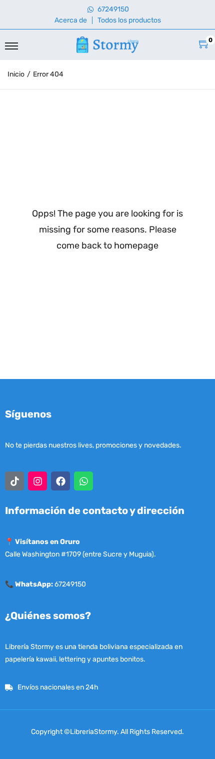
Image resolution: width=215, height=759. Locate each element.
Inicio (16, 74)
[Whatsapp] (83, 481)
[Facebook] (60, 481)
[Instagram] (37, 481)
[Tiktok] (14, 481)
